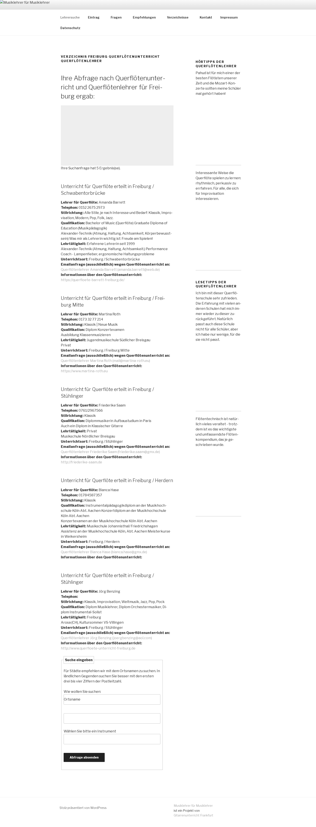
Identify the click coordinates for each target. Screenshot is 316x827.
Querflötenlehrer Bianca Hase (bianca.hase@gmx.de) (104, 552)
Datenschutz (70, 28)
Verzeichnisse (178, 17)
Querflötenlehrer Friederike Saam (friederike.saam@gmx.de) (110, 452)
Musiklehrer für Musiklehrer (193, 805)
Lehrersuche (70, 17)
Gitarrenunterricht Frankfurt (193, 815)
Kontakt (206, 17)
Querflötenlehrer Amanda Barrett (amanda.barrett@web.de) (110, 270)
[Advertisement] (117, 135)
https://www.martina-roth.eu (84, 371)
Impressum (229, 17)
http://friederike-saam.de (81, 462)
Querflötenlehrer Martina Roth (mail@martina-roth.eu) (105, 361)
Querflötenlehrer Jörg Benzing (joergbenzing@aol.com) (106, 638)
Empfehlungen (144, 17)
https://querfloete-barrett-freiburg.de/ (92, 280)
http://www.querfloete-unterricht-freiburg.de (98, 648)
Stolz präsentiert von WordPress (83, 808)
